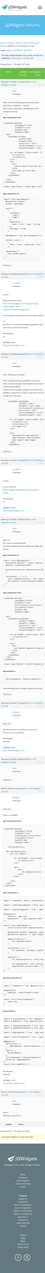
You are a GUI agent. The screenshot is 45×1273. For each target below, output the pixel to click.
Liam (13, 58)
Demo (23, 1174)
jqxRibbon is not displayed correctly (18, 83)
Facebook (18, 1257)
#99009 (41, 791)
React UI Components (23, 1205)
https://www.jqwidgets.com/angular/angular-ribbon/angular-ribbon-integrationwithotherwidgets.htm (21, 306)
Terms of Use (22, 1244)
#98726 (41, 85)
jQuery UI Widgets (7, 43)
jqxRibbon (19, 50)
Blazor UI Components (23, 1211)
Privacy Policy (22, 1247)
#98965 (41, 762)
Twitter (27, 1257)
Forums (19, 43)
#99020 (41, 1095)
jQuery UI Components (23, 1214)
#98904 (41, 522)
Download (23, 1177)
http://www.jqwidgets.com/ (14, 345)
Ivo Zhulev (16, 283)
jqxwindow (27, 50)
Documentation (22, 1180)
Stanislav (16, 712)
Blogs (23, 1238)
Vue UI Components (23, 1208)
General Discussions (31, 43)
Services (23, 1186)
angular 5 (10, 50)
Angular (3, 46)
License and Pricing (23, 1183)
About (22, 1241)
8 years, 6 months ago (24, 58)
